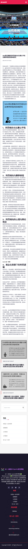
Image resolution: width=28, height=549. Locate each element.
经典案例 (5, 427)
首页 (10, 33)
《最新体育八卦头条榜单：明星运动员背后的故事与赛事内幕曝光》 (13, 397)
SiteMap (14, 511)
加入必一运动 (6, 440)
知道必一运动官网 (7, 423)
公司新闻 (5, 431)
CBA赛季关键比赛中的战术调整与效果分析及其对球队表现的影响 (13, 365)
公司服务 (5, 436)
